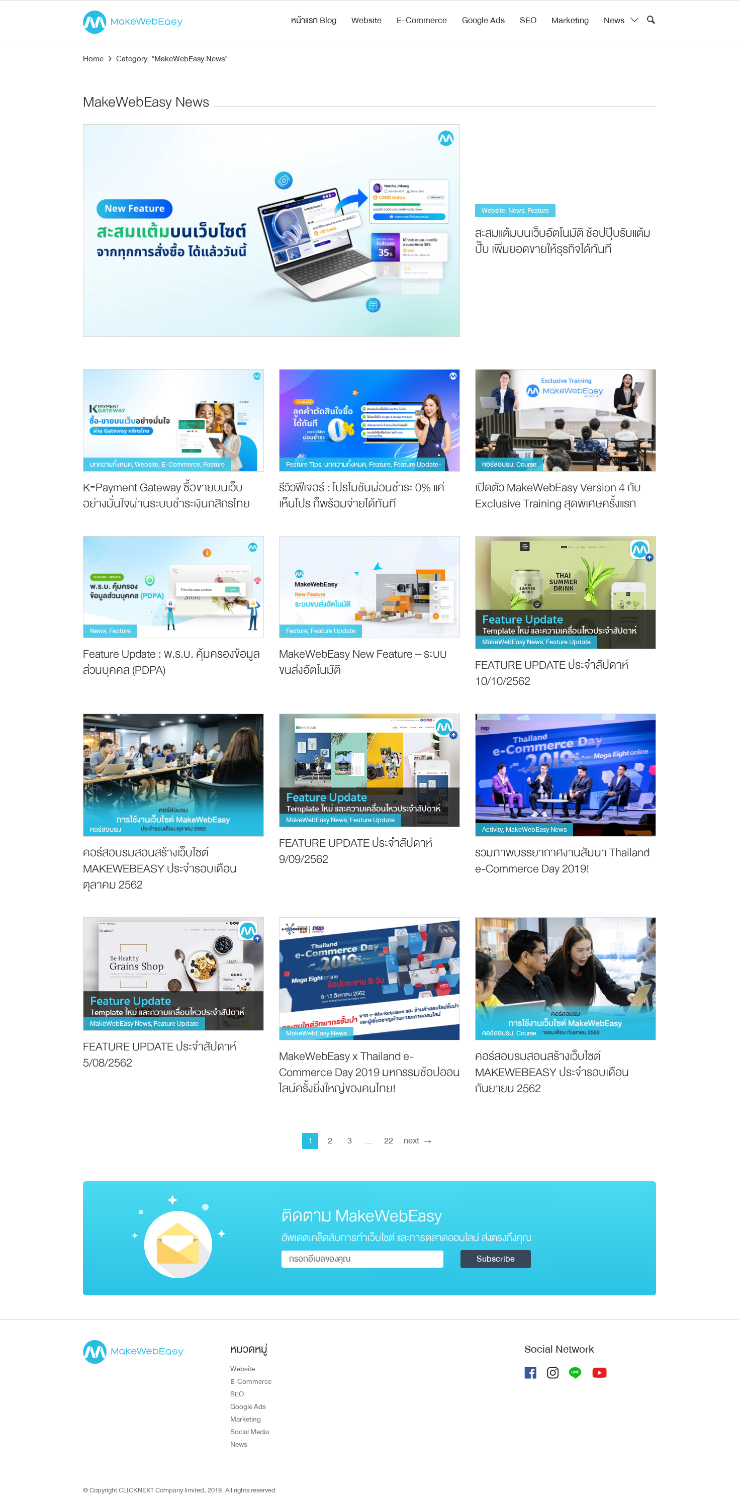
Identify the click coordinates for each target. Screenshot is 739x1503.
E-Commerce (422, 20)
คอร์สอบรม (497, 464)
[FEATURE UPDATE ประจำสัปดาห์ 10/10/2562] (565, 592)
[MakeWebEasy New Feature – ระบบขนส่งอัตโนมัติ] (369, 586)
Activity (492, 829)
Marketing (570, 20)
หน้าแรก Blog (313, 20)
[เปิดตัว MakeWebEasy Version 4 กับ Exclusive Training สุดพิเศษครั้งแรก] (565, 420)
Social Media (249, 1432)
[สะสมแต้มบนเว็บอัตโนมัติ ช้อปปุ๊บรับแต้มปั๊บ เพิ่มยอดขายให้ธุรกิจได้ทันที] (271, 230)
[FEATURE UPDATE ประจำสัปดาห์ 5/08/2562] (173, 974)
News (614, 20)
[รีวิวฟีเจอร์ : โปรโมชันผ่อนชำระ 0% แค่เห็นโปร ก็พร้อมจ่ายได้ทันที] (369, 420)
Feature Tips (303, 464)
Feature (538, 210)
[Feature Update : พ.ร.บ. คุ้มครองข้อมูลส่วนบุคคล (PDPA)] (173, 586)
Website (366, 20)
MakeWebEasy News (512, 642)
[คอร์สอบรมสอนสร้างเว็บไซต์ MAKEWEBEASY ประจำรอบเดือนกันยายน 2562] (565, 978)
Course (526, 464)
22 (388, 1140)
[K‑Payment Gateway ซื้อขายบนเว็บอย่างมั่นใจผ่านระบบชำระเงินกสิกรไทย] (173, 420)
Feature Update (416, 464)
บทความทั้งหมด (111, 464)
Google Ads (483, 20)
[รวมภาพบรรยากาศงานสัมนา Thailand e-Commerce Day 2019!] (565, 775)
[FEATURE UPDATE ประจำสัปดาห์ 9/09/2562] (369, 770)
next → (418, 1140)
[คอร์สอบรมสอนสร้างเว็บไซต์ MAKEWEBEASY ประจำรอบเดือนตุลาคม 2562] (173, 775)
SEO (528, 20)
